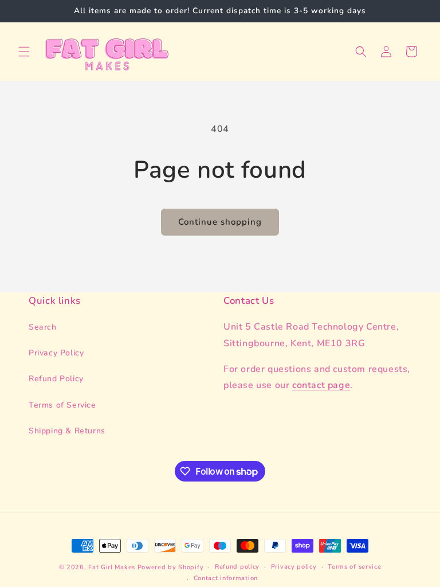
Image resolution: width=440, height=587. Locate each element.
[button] (24, 51)
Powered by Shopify (171, 567)
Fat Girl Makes (111, 567)
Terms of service (354, 566)
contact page (321, 385)
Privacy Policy (56, 352)
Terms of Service (62, 405)
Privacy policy (294, 566)
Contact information (226, 578)
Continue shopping (220, 222)
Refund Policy (56, 378)
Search (43, 327)
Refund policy (237, 566)
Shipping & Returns (67, 430)
